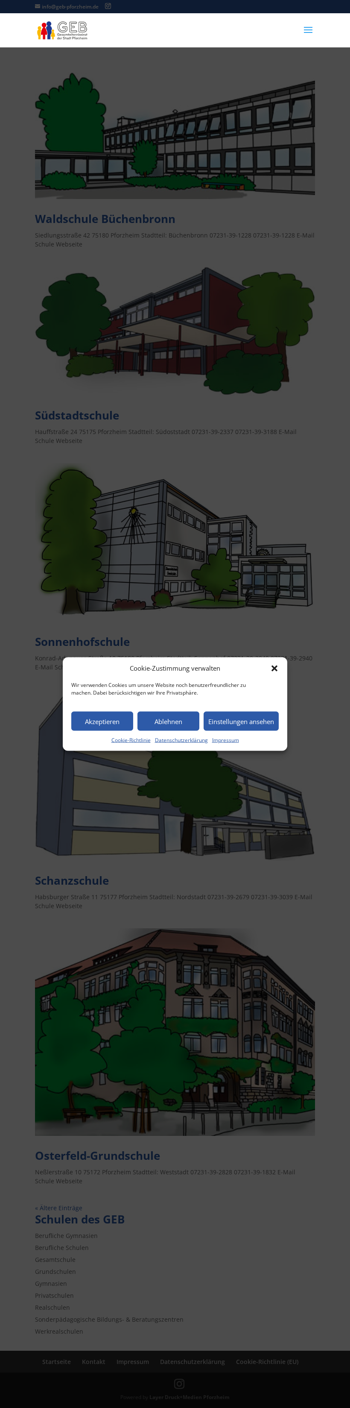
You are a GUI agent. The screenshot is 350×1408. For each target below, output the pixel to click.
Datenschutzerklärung (181, 740)
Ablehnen (168, 721)
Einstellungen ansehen (241, 721)
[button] (274, 668)
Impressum (225, 740)
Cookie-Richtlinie (131, 740)
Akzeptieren (102, 721)
